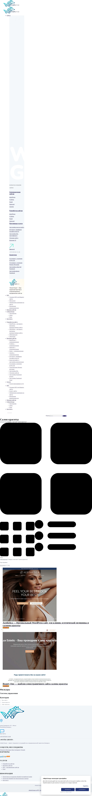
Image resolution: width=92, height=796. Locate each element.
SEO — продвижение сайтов (11, 767)
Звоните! (12, 249)
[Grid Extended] (17, 556)
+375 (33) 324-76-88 (5, 736)
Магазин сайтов (11, 310)
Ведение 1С (12, 240)
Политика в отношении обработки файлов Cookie (17, 777)
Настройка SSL (13, 371)
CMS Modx (12, 336)
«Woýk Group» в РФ (34, 790)
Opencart (12, 204)
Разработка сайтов (16, 211)
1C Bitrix (11, 199)
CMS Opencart (13, 335)
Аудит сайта (13, 391)
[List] (55, 556)
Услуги (9, 382)
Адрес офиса (3, 723)
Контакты (9, 319)
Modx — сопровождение (16, 351)
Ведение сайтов (11, 338)
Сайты (8, 15)
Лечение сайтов (14, 373)
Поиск (47, 415)
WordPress (12, 197)
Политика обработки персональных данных (15, 778)
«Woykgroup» (3, 422)
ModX (11, 202)
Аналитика (13, 255)
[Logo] (12, 706)
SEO (8, 295)
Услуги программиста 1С (16, 384)
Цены (10, 315)
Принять (68, 789)
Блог (10, 317)
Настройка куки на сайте (16, 227)
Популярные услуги (16, 223)
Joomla (11, 207)
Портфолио (12, 313)
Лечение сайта (13, 238)
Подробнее (6, 627)
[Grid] (46, 514)
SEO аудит (12, 301)
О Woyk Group (10, 311)
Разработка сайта (12, 322)
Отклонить (82, 789)
